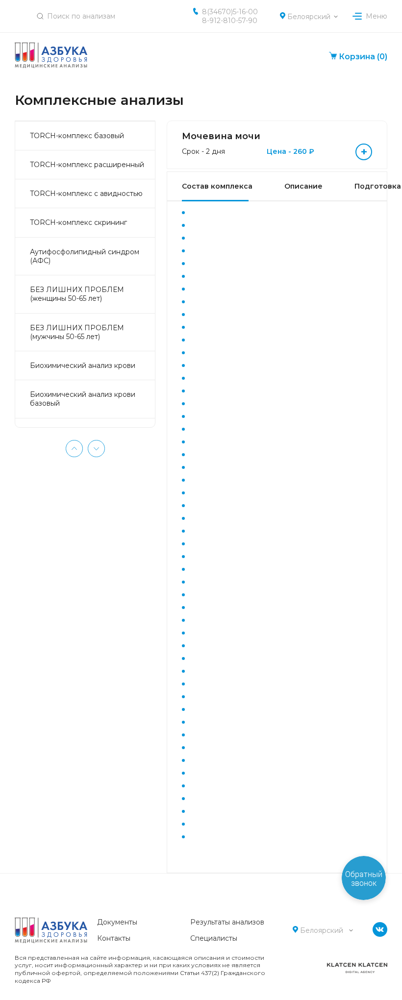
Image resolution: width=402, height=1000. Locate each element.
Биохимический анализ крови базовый (82, 399)
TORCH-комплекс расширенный (87, 164)
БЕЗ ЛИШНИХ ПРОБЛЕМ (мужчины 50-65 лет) (77, 332)
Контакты (113, 938)
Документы (117, 922)
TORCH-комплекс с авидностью (86, 193)
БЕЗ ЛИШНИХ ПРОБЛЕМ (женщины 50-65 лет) (77, 294)
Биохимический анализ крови (82, 365)
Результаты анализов (227, 922)
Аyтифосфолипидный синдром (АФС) (84, 256)
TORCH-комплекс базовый (77, 135)
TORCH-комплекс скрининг (78, 222)
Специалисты (213, 938)
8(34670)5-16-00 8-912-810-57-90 (230, 16)
